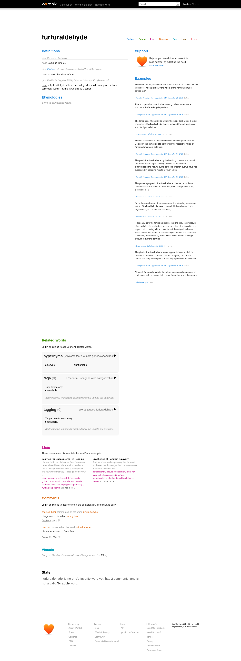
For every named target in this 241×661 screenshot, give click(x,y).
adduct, (110, 471)
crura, (45, 478)
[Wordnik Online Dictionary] (49, 3)
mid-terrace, (119, 474)
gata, (100, 474)
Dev (122, 624)
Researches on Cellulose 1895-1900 (149, 134)
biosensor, (108, 474)
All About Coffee (142, 282)
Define (130, 39)
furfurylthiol (72, 516)
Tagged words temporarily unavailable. (58, 420)
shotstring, (111, 478)
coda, (77, 478)
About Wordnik (75, 627)
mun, (129, 471)
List (152, 39)
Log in (45, 346)
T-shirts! (72, 645)
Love (194, 39)
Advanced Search (155, 649)
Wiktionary (51, 69)
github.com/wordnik (130, 632)
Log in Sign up (191, 4)
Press (71, 632)
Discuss (163, 39)
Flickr (104, 555)
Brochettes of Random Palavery (111, 459)
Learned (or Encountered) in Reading (63, 459)
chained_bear (49, 511)
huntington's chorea (51, 487)
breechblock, (122, 478)
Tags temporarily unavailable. (54, 388)
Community (66, 4)
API (122, 627)
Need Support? (154, 632)
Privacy (150, 641)
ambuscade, (76, 481)
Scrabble (63, 583)
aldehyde (50, 364)
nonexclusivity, (100, 471)
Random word (102, 4)
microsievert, (120, 471)
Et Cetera (151, 624)
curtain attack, (55, 481)
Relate (142, 39)
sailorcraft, (63, 478)
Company (73, 624)
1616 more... (110, 481)
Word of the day (83, 4)
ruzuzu (45, 527)
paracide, (66, 481)
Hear (184, 39)
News (97, 624)
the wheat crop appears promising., (67, 484)
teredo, (71, 478)
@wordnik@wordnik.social (107, 641)
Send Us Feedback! (156, 627)
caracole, (46, 484)
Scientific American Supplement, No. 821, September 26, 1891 (159, 98)
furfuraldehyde (156, 65)
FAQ (71, 641)
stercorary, (53, 478)
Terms (149, 636)
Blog (97, 627)
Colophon (73, 636)
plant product (80, 364)
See (175, 39)
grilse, (45, 481)
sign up (55, 346)
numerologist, (99, 478)
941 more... (70, 487)
